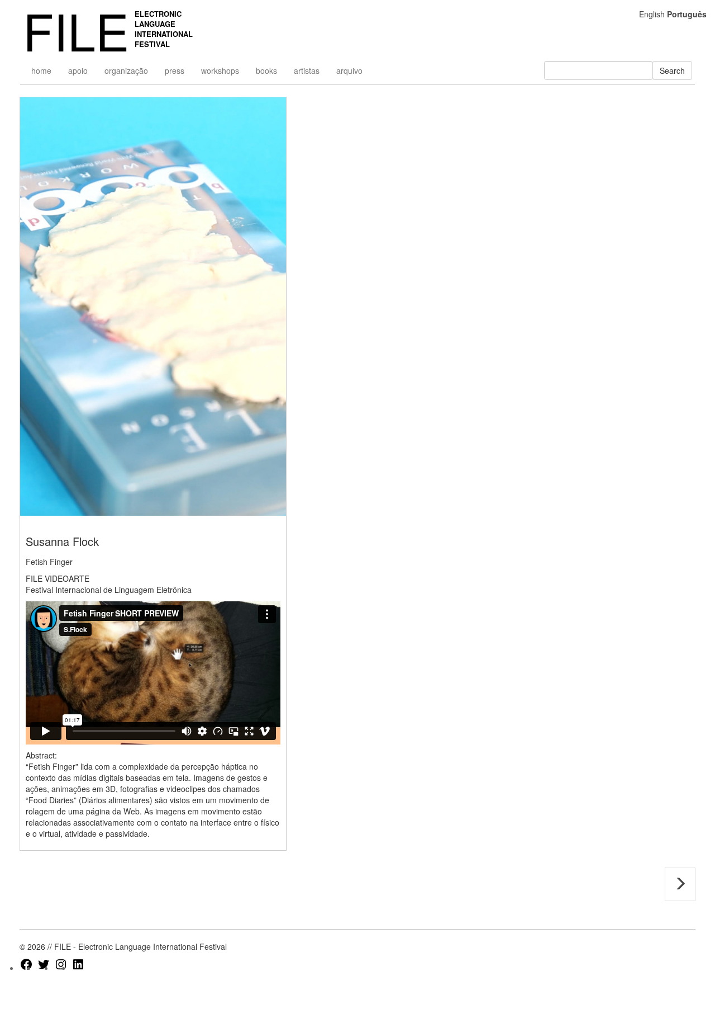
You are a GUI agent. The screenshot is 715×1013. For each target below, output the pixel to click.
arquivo (349, 70)
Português (687, 14)
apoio (78, 70)
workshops (220, 70)
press (174, 70)
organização (126, 70)
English (652, 14)
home (41, 70)
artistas (307, 70)
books (266, 70)
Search (672, 70)
